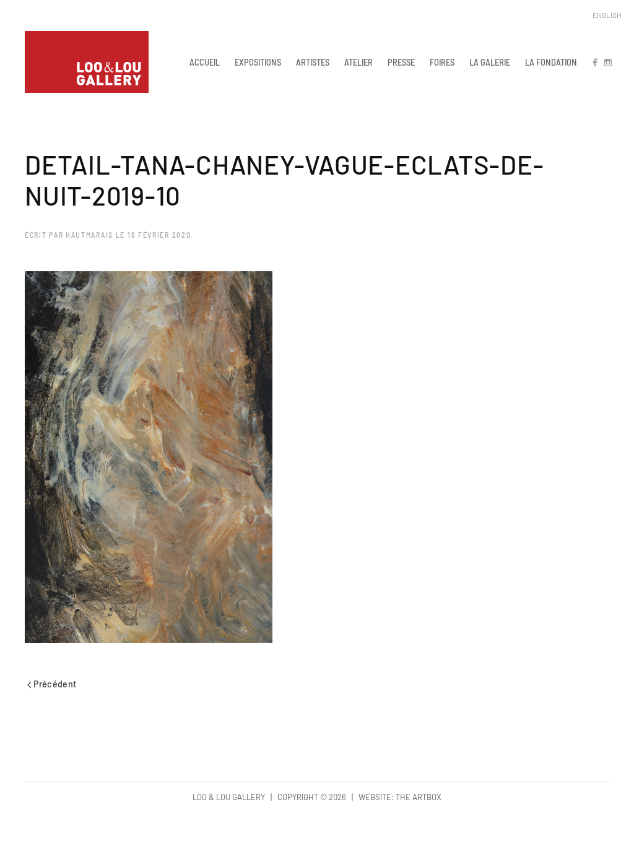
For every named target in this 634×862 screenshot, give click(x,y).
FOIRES (442, 61)
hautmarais (89, 234)
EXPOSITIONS (258, 61)
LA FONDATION (551, 61)
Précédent (54, 683)
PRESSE (401, 61)
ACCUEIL (204, 61)
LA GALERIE (489, 61)
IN (607, 61)
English (607, 15)
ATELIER (358, 61)
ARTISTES (312, 61)
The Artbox (418, 797)
